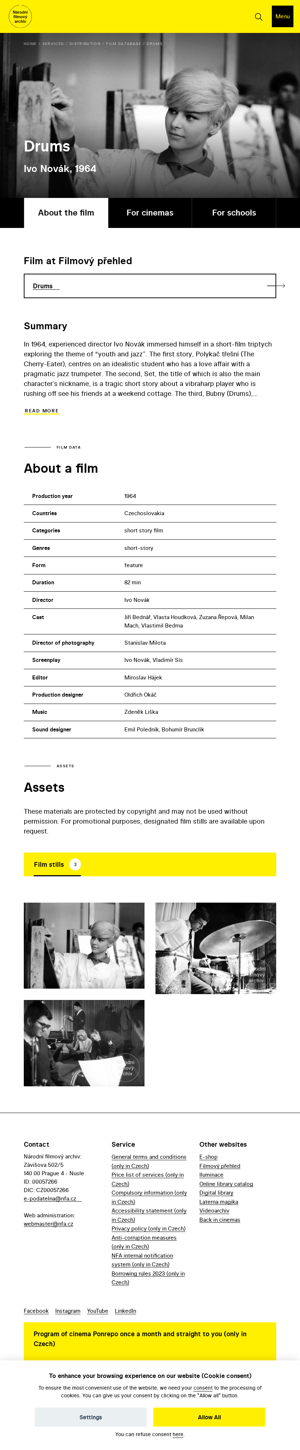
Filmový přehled (219, 1166)
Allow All (209, 1417)
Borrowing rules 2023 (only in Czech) (148, 1278)
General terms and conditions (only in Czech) (149, 1161)
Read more (42, 411)
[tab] (57, 864)
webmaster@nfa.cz (48, 1224)
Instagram (67, 1311)
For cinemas (150, 212)
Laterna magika (218, 1202)
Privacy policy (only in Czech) (148, 1228)
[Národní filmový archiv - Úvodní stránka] (20, 16)
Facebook (36, 1311)
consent (203, 1387)
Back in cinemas (219, 1220)
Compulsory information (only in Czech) (149, 1197)
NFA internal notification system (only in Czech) (142, 1260)
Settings (90, 1417)
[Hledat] (258, 16)
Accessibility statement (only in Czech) (149, 1215)
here (178, 1434)
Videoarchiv (214, 1210)
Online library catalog (226, 1184)
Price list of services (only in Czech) (148, 1179)
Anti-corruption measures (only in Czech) (144, 1242)
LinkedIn (125, 1311)
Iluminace (211, 1175)
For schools (234, 212)
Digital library (216, 1192)
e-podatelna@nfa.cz (50, 1198)
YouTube (97, 1311)
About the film (66, 212)
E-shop (208, 1157)
